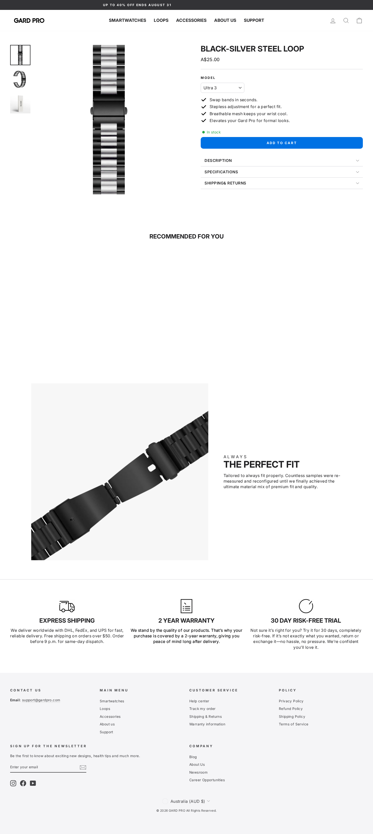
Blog (193, 757)
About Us (197, 764)
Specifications (221, 171)
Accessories (191, 20)
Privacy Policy (291, 701)
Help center (199, 701)
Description (218, 160)
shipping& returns (225, 183)
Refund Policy (291, 709)
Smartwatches (127, 20)
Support (254, 20)
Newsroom (198, 772)
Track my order (202, 709)
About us (225, 20)
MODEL (208, 78)
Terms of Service (293, 724)
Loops (161, 20)
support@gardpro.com (41, 700)
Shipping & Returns (205, 716)
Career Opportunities (207, 780)
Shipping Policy (292, 716)
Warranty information (207, 724)
